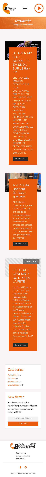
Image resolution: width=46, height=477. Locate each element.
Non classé (13, 381)
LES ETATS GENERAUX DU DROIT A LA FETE (21, 275)
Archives (12, 378)
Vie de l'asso (14, 385)
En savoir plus (20, 159)
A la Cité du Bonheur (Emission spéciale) (21, 190)
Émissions (21, 453)
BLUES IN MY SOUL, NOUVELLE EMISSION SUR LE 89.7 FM (22, 62)
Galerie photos (23, 456)
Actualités (12, 375)
